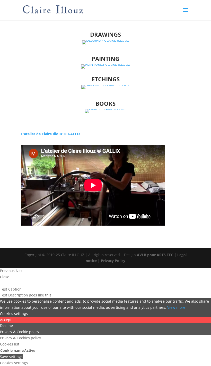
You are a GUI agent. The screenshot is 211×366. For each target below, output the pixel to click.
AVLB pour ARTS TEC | (157, 254)
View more (176, 307)
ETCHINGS (106, 79)
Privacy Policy (113, 260)
